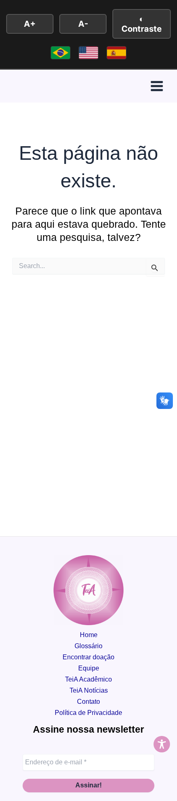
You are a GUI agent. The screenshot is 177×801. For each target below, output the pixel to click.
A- (83, 24)
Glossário (88, 645)
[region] (88, 727)
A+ (30, 24)
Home (89, 634)
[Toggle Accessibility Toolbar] (162, 744)
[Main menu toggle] (156, 86)
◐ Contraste (141, 24)
